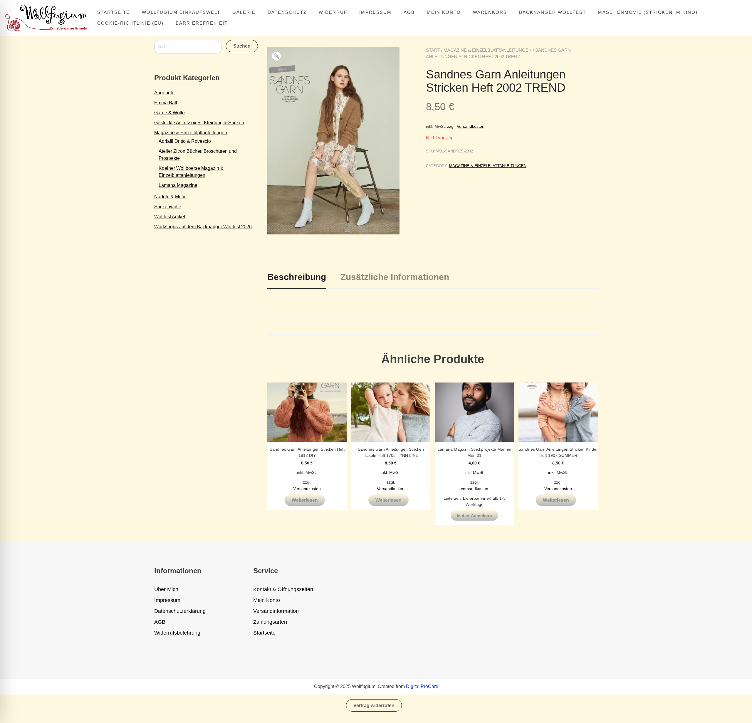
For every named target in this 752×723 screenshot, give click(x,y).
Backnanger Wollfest (552, 12)
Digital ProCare (422, 686)
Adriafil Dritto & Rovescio (185, 141)
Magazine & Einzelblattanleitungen (488, 50)
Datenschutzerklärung (180, 611)
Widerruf (333, 12)
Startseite (113, 12)
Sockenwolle (167, 206)
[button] (276, 56)
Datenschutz (287, 12)
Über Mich (166, 589)
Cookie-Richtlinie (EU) (130, 23)
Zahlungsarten (270, 622)
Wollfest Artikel (169, 216)
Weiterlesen (305, 500)
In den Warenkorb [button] (474, 515)
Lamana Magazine (178, 185)
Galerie (244, 12)
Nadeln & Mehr (170, 196)
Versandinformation (276, 611)
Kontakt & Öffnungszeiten (283, 589)
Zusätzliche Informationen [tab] (394, 277)
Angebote (164, 92)
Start (433, 50)
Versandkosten (470, 126)
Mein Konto (444, 12)
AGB (409, 12)
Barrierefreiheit (202, 23)
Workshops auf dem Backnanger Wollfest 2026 (203, 226)
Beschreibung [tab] (296, 277)
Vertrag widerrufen (374, 705)
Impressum (375, 12)
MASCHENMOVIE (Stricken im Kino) (648, 12)
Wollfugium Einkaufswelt (181, 12)
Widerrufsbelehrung (177, 633)
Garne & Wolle (169, 112)
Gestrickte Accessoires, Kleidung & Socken (199, 122)
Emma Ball (165, 102)
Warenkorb (490, 12)
